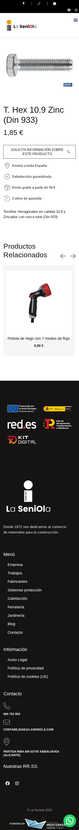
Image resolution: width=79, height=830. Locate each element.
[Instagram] (76, 10)
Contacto (15, 632)
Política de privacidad (26, 668)
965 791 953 (11, 714)
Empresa (15, 565)
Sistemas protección (25, 590)
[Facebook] (69, 10)
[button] (75, 19)
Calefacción (17, 598)
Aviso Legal (17, 660)
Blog (11, 624)
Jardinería (16, 615)
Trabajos (15, 573)
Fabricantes (17, 581)
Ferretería (16, 607)
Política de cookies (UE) (28, 676)
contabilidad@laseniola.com (28, 729)
